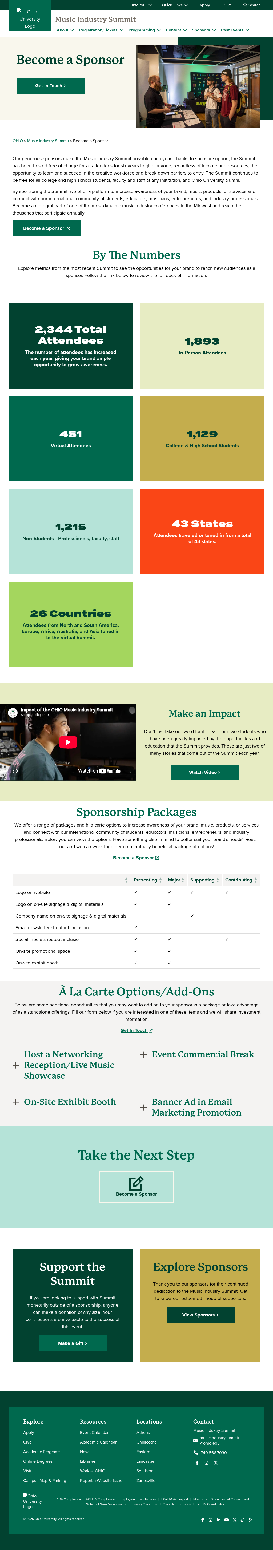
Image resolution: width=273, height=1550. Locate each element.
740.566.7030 (214, 1452)
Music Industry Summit (95, 19)
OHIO (18, 141)
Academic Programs (41, 1451)
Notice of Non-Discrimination (106, 1504)
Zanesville (145, 1480)
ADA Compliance (69, 1499)
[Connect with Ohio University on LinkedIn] (218, 1520)
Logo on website (32, 892)
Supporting (202, 879)
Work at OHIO (92, 1471)
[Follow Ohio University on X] (234, 1520)
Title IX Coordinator (210, 1504)
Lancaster (145, 1461)
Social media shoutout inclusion (48, 939)
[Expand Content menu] (185, 30)
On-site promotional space (42, 951)
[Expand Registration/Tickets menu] (122, 30)
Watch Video (203, 772)
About (62, 30)
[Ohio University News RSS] (250, 1520)
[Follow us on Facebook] (197, 1463)
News (85, 1451)
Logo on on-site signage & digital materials (59, 904)
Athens (143, 1432)
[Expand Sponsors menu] (214, 30)
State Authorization (177, 1504)
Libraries (88, 1461)
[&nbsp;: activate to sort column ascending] (72, 880)
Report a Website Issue (101, 1480)
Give (228, 5)
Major (174, 879)
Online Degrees (38, 1461)
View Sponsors (198, 1314)
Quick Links (173, 5)
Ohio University (46, 1518)
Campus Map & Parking (44, 1480)
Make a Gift (70, 1343)
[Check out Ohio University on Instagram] (210, 1520)
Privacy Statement (145, 1504)
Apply (204, 5)
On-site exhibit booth (37, 962)
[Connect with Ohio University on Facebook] (202, 1520)
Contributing (238, 879)
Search (253, 5)
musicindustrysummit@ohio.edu (219, 1440)
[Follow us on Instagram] (207, 1463)
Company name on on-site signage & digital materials (70, 915)
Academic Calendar (98, 1442)
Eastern (143, 1451)
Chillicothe (146, 1442)
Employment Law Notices (138, 1499)
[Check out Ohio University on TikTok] (242, 1520)
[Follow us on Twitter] (216, 1463)
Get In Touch (136, 1030)
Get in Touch (48, 85)
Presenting (145, 879)
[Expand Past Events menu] (247, 30)
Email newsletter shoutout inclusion (52, 927)
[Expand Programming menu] (159, 30)
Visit (27, 1471)
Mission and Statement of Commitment (221, 1499)
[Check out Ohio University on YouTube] (226, 1520)
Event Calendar (94, 1432)
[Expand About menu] (72, 30)
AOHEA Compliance (100, 1499)
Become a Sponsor (52, 230)
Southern (145, 1471)
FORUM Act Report (174, 1499)
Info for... (140, 5)
